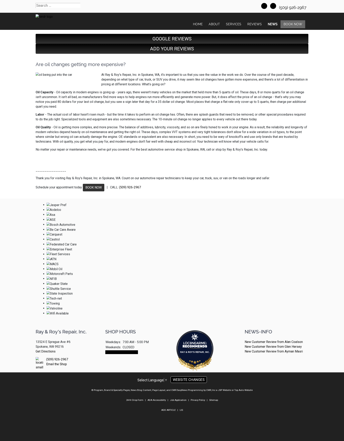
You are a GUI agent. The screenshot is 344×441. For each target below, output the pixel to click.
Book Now (292, 24)
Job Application (178, 400)
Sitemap (213, 400)
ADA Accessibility (157, 400)
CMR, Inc (210, 390)
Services (233, 24)
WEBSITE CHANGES (189, 380)
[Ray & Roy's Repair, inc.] (195, 361)
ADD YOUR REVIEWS (172, 49)
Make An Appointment (121, 352)
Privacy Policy (198, 400)
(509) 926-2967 (293, 7)
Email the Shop (56, 364)
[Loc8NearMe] (195, 340)
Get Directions (46, 351)
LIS (181, 410)
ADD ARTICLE (168, 410)
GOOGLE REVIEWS (172, 39)
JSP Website (224, 390)
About (214, 24)
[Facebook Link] (264, 6)
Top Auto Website (243, 390)
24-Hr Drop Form (134, 400)
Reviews (254, 24)
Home (198, 24)
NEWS (273, 24)
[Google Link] (273, 6)
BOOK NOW (93, 187)
